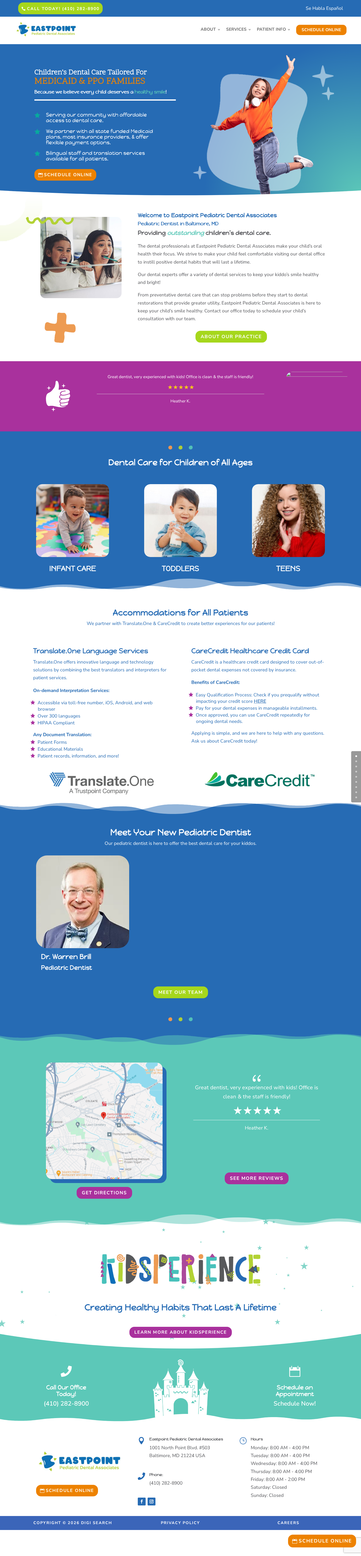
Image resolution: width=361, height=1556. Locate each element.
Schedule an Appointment (295, 1390)
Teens (288, 568)
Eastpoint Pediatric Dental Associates (186, 1439)
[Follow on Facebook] (142, 1501)
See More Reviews (256, 1178)
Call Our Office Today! (66, 1390)
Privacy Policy (180, 1523)
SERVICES (236, 30)
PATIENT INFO (271, 30)
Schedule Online (68, 175)
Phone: (156, 1474)
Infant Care (72, 568)
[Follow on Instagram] (151, 1501)
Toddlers (180, 568)
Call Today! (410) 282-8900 (63, 9)
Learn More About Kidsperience (180, 1332)
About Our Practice (231, 336)
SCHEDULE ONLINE (321, 30)
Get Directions (104, 1193)
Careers (288, 1523)
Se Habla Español (324, 9)
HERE (260, 701)
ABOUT (208, 30)
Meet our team (180, 992)
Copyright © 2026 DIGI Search (72, 1523)
